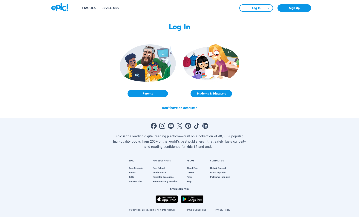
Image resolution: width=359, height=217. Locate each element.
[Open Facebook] (154, 126)
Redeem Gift (135, 181)
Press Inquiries (218, 172)
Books (132, 172)
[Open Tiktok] (197, 126)
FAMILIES (89, 8)
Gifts (131, 177)
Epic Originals (136, 168)
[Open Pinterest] (188, 126)
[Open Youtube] (171, 126)
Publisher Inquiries (220, 177)
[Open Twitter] (179, 126)
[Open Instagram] (162, 126)
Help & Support (218, 168)
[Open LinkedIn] (205, 126)
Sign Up (294, 8)
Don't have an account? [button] (179, 108)
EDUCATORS (110, 8)
